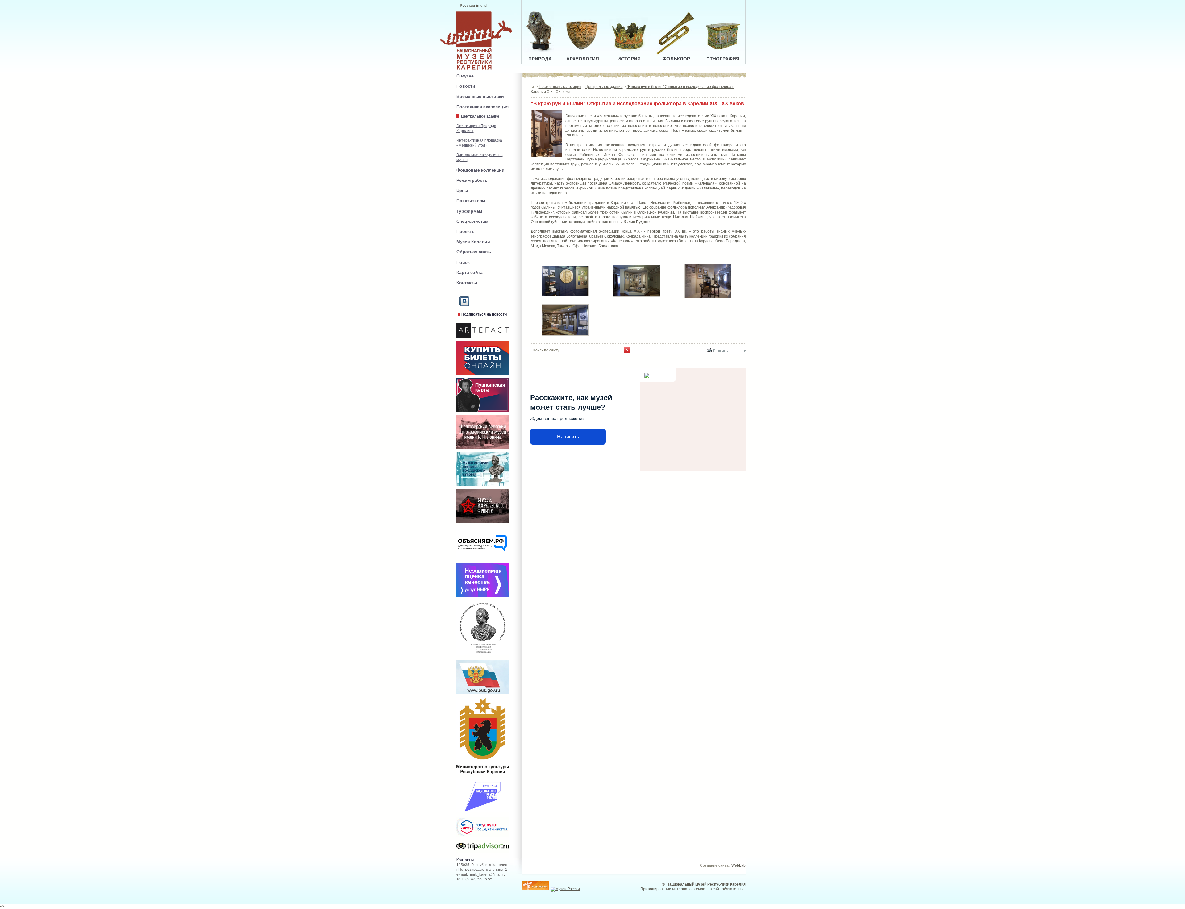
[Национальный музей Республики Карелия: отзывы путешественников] (482, 851)
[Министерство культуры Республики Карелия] (482, 775)
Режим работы (472, 180)
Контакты (466, 282)
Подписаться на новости (484, 314)
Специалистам (472, 221)
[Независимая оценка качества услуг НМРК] (482, 597)
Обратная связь (473, 251)
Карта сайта (469, 272)
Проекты (466, 231)
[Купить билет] (482, 375)
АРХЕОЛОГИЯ (582, 58)
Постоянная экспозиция (482, 106)
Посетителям (470, 200)
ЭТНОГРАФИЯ (722, 58)
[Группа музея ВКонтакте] (464, 311)
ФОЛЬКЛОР (676, 58)
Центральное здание (604, 87)
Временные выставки (480, 96)
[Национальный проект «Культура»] (482, 813)
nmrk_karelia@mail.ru (487, 874)
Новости (465, 86)
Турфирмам (469, 211)
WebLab (738, 865)
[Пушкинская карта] (482, 412)
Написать (568, 436)
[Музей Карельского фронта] (482, 523)
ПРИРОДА (540, 58)
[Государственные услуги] (482, 838)
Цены (462, 190)
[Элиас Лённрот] (567, 296)
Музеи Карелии (473, 241)
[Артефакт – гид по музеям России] (482, 338)
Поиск (463, 262)
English (482, 5)
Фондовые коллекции (480, 170)
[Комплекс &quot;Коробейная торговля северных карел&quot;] (638, 297)
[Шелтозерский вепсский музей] (482, 449)
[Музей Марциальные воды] (482, 486)
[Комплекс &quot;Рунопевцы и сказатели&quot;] (567, 336)
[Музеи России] (565, 889)
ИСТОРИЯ (629, 58)
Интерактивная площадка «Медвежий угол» (479, 142)
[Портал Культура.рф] (535, 889)
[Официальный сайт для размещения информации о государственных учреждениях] (482, 694)
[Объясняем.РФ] (482, 560)
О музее (465, 75)
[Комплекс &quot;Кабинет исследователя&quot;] (709, 298)
